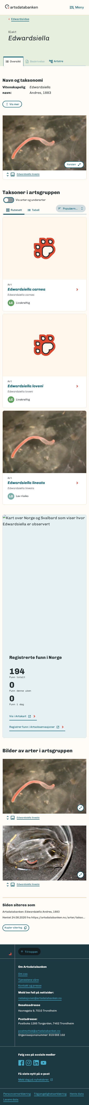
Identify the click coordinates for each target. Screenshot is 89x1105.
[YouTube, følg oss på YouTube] (43, 1063)
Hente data (77, 1093)
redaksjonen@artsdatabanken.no (40, 998)
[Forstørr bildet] (80, 808)
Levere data (10, 1099)
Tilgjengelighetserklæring (50, 1093)
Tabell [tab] (35, 210)
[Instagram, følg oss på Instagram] (28, 1063)
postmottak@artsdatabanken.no (39, 1030)
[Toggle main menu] (77, 7)
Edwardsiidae (20, 19)
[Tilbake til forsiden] (21, 7)
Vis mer (14, 104)
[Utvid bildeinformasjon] (10, 174)
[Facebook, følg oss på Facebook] (21, 1063)
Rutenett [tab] (16, 210)
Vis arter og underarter (31, 199)
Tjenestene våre (28, 979)
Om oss (23, 973)
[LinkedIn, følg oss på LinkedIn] (36, 1063)
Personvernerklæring (17, 1093)
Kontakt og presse (29, 985)
